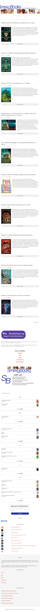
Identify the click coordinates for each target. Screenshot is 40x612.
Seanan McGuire (4, 469)
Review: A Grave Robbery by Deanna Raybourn (16, 235)
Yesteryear (3, 484)
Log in (34, 609)
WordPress (30, 609)
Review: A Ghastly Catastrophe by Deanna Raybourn (18, 53)
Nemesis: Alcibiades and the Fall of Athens (8, 495)
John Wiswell (3, 453)
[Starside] (37, 434)
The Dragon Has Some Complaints (7, 452)
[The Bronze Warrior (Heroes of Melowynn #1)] (37, 490)
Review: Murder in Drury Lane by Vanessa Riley (17, 265)
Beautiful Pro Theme (15, 609)
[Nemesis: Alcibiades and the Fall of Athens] (37, 497)
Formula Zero (4, 448)
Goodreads (16, 593)
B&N (20, 355)
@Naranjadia (6, 603)
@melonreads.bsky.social (8, 593)
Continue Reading (20, 74)
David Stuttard (3, 496)
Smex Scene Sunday (14, 537)
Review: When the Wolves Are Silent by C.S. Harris (18, 23)
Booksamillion (20, 362)
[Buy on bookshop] (13, 338)
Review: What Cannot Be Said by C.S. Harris (15, 205)
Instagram (4, 600)
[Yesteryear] (37, 486)
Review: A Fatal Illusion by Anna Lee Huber (15, 295)
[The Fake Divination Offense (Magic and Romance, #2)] (37, 402)
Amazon (20, 353)
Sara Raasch (3, 401)
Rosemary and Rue (5, 468)
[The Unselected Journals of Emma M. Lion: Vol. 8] (37, 458)
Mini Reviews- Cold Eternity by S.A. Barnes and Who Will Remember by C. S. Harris (18, 114)
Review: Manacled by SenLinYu (16, 540)
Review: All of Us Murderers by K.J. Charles (15, 83)
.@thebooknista (5, 595)
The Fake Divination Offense (6, 400)
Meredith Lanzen (4, 449)
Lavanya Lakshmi (4, 417)
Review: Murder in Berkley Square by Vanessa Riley (18, 174)
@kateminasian (6, 598)
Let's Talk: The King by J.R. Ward (16, 529)
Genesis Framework (23, 609)
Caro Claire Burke (4, 485)
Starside (3, 432)
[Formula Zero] (37, 450)
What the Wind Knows (5, 436)
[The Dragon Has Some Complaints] (37, 454)
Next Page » (36, 322)
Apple (20, 357)
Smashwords (20, 359)
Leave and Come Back (5, 416)
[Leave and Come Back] (37, 417)
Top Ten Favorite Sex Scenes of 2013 (17, 548)
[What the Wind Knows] (37, 438)
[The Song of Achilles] (37, 406)
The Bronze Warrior (5, 488)
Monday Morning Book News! (15, 527)
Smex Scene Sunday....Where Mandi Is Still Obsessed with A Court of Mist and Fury (24, 545)
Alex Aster (3, 433)
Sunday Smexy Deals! (14, 532)
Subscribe (20, 513)
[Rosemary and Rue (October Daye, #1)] (37, 470)
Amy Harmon (3, 437)
